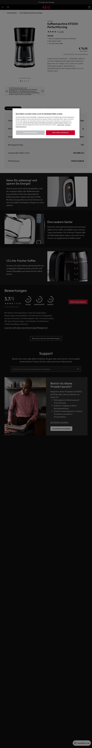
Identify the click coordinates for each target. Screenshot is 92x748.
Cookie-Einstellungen (30, 132)
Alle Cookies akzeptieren (60, 132)
